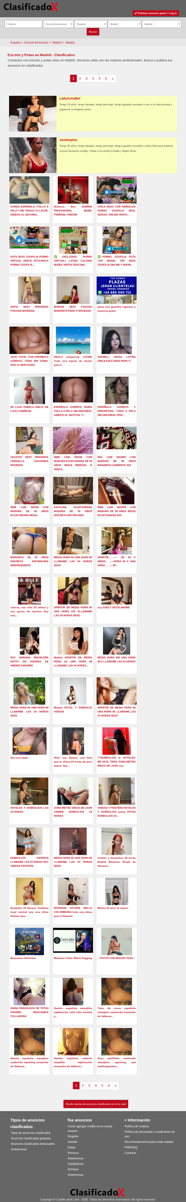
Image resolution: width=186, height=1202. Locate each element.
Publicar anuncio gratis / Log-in (157, 13)
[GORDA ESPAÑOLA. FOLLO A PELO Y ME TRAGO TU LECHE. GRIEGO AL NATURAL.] (29, 191)
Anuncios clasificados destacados (33, 1143)
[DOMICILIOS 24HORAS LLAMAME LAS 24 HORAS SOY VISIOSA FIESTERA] (30, 847)
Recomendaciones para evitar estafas (149, 1141)
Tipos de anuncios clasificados (30, 1132)
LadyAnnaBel (69, 98)
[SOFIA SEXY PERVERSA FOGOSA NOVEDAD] (29, 296)
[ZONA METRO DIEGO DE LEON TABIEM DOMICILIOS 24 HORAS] (73, 797)
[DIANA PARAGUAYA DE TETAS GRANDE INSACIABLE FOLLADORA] (29, 998)
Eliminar (73, 1169)
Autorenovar (19, 1149)
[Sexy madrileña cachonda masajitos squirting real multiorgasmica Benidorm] (116, 1048)
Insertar (72, 1141)
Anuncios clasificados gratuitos (31, 1138)
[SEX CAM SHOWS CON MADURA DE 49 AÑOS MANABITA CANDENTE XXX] (117, 437)
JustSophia (68, 140)
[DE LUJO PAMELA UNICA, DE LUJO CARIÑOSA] (29, 397)
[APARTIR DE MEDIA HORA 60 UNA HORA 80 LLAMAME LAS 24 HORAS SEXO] (117, 694)
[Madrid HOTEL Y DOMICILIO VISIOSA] (73, 697)
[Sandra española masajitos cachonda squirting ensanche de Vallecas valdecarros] (29, 1048)
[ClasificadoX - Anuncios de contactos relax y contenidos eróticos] (97, 1192)
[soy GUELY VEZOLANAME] (116, 597)
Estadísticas (75, 1163)
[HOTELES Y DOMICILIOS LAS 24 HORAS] (29, 797)
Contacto (130, 1152)
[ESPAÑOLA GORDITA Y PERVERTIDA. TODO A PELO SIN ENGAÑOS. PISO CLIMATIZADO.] (117, 397)
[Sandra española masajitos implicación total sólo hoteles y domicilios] (73, 998)
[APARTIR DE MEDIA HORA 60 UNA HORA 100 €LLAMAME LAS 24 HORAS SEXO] (73, 597)
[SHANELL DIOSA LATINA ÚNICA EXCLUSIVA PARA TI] (117, 347)
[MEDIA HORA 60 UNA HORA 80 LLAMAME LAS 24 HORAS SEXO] (73, 547)
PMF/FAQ (131, 1147)
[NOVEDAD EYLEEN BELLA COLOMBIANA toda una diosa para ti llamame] (73, 898)
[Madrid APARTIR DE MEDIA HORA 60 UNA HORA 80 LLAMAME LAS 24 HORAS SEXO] (73, 647)
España (15, 42)
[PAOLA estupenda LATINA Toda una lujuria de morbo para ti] (73, 347)
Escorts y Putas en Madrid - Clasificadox (41, 55)
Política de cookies (137, 1126)
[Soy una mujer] (29, 747)
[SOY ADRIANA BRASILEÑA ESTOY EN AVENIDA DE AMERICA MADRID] (29, 647)
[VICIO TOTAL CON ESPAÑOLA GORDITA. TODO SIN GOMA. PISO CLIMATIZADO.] (29, 341)
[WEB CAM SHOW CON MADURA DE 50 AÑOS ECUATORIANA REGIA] (29, 497)
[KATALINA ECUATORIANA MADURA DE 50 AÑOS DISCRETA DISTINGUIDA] (73, 491)
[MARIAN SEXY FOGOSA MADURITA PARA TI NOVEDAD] (73, 296)
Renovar (73, 1152)
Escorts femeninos (36, 42)
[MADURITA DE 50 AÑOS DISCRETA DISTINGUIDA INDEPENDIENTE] (29, 547)
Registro (73, 1136)
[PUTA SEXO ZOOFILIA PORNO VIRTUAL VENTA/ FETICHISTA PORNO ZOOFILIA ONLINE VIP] (29, 237)
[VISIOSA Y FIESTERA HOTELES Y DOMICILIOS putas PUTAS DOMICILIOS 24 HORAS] (116, 797)
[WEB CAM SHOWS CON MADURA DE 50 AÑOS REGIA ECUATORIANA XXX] (117, 494)
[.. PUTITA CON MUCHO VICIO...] (116, 948)
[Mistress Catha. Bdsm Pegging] (73, 939)
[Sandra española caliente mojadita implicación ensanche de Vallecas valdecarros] (73, 1048)
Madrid (56, 42)
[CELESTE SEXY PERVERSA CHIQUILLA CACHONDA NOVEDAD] (29, 447)
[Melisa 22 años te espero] (116, 898)
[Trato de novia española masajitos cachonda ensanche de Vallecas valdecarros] (116, 998)
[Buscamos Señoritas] (29, 948)
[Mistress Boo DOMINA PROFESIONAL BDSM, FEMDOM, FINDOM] (73, 196)
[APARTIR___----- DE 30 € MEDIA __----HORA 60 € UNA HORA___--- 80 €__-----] (116, 547)
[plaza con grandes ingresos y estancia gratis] (117, 296)
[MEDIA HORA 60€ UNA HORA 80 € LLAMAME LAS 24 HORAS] (116, 647)
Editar (71, 1147)
